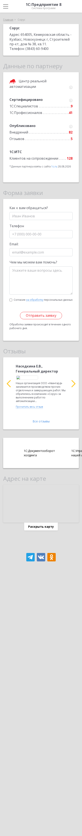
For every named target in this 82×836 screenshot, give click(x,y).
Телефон (16, 226)
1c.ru (54, 166)
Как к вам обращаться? (28, 208)
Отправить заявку (41, 315)
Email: (14, 244)
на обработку (34, 299)
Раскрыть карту (41, 527)
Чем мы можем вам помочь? (33, 262)
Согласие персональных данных (43, 300)
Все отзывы (41, 421)
